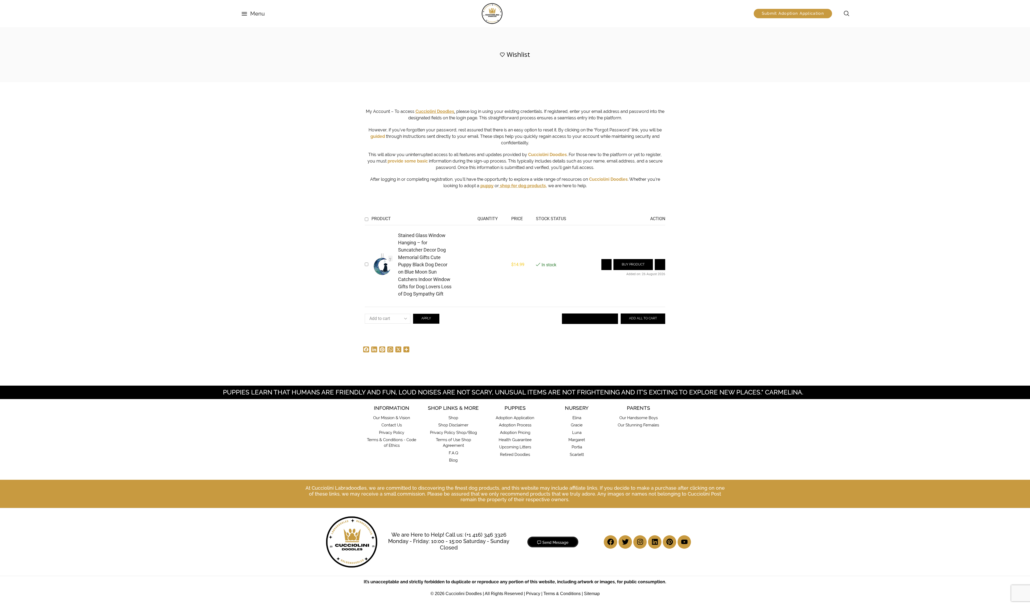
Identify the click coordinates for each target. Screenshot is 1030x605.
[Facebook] (610, 542)
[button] (253, 14)
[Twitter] (625, 542)
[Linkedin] (654, 542)
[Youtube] (684, 542)
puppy (487, 185)
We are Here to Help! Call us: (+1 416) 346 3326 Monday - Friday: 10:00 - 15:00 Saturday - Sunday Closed (448, 541)
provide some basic (408, 161)
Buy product (633, 264)
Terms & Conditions (562, 593)
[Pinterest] (669, 542)
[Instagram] (640, 542)
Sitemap (592, 593)
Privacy (533, 593)
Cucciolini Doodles (547, 154)
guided (377, 136)
